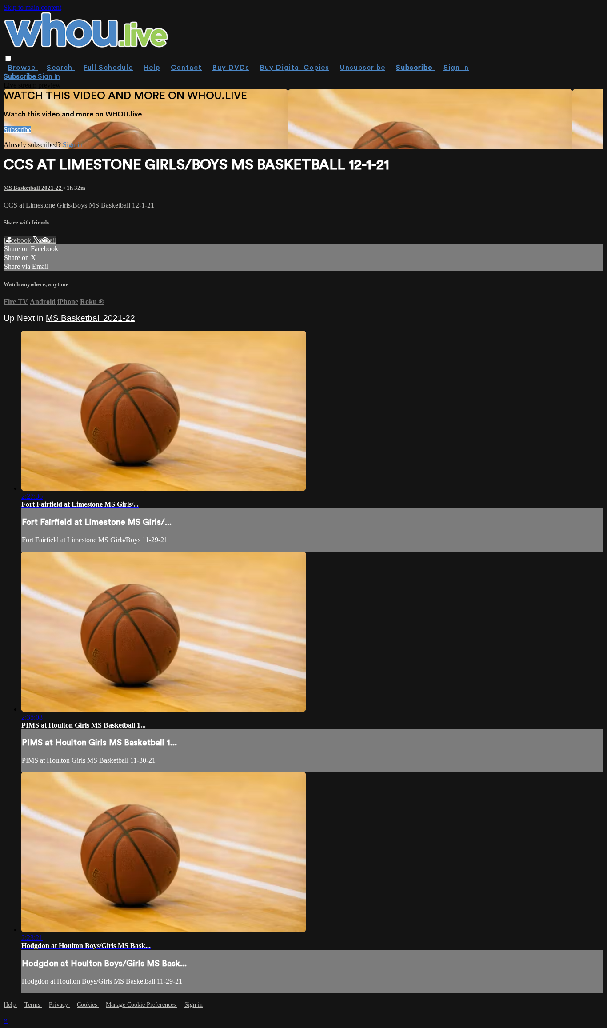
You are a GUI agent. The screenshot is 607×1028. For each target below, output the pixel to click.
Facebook (18, 240)
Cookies (88, 1004)
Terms (33, 1004)
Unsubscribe (362, 67)
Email (48, 240)
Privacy (59, 1004)
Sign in (456, 67)
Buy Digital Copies (294, 67)
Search (61, 67)
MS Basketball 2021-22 (33, 187)
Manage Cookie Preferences (141, 1004)
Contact (186, 67)
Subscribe (17, 129)
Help (152, 67)
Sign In (49, 76)
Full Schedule (108, 67)
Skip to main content (32, 7)
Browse (23, 67)
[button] (8, 58)
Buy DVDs (230, 67)
